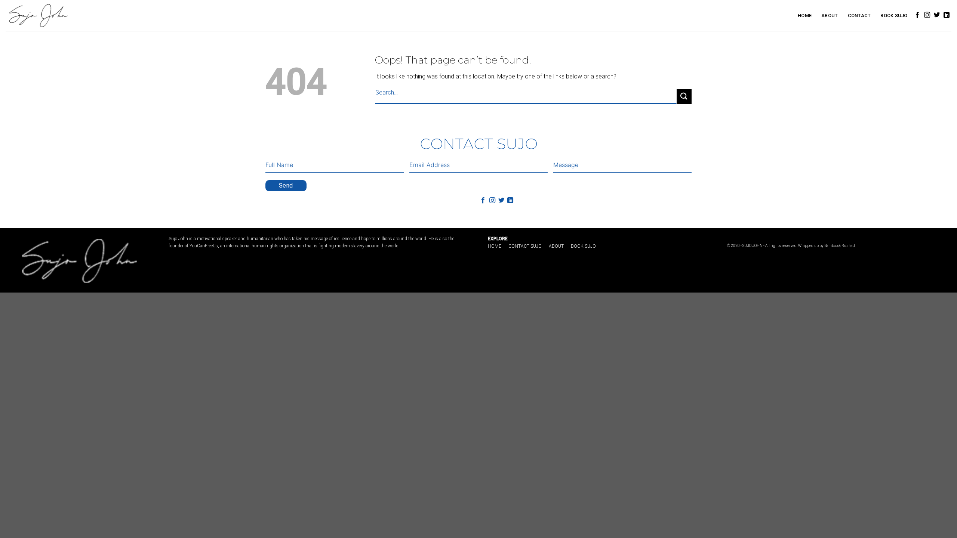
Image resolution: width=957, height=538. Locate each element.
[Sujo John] (37, 15)
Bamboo (831, 246)
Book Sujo (893, 15)
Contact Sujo (525, 246)
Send (286, 185)
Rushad (848, 246)
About (829, 15)
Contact (859, 15)
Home (805, 15)
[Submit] (684, 96)
